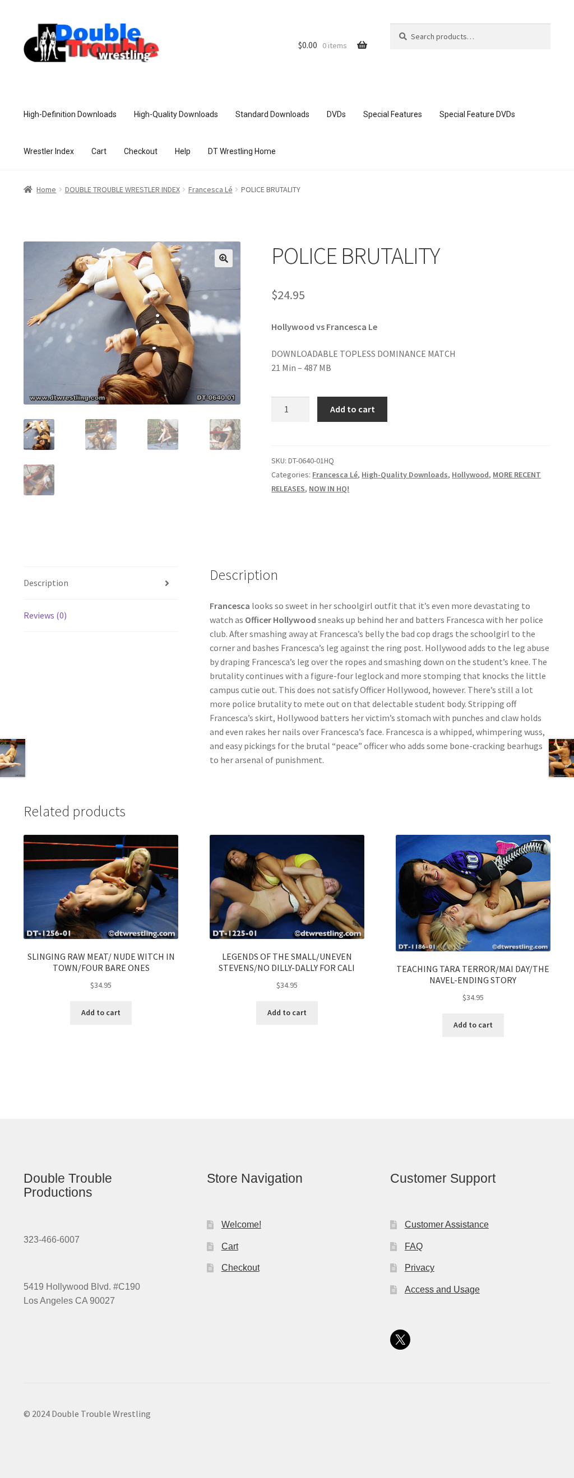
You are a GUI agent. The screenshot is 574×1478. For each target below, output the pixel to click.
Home (46, 189)
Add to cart (352, 409)
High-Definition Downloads (70, 114)
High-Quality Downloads (176, 114)
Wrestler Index (49, 151)
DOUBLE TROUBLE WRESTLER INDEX (122, 189)
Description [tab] (46, 582)
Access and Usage (442, 1289)
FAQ (414, 1246)
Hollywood (470, 475)
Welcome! (241, 1224)
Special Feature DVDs (477, 114)
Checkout (141, 151)
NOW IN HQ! (329, 489)
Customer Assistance (447, 1224)
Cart (99, 151)
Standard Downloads (272, 114)
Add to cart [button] (101, 1012)
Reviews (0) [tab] (45, 615)
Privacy (419, 1267)
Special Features (392, 114)
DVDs (336, 114)
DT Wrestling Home (242, 151)
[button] (224, 258)
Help (183, 151)
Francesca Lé (210, 189)
